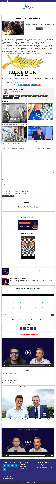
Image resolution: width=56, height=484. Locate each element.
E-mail (3, 179)
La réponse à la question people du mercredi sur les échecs (14, 124)
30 (42, 307)
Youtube (23, 96)
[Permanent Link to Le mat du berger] (40, 111)
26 (13, 307)
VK (47, 96)
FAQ (27, 468)
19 (13, 305)
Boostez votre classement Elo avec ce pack (28, 334)
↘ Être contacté (7, 476)
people (32, 87)
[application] (28, 352)
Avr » (6, 309)
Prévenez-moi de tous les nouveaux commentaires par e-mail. (16, 191)
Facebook (28, 84)
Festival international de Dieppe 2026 (9, 382)
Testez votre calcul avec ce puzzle (9, 375)
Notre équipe (41, 465)
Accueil (20, 15)
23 (42, 305)
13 (20, 302)
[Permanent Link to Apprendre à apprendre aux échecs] (5, 281)
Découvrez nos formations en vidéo (28, 213)
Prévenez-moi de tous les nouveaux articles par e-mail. (14, 193)
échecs (29, 87)
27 (20, 307)
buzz (27, 87)
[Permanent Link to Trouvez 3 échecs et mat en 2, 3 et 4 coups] (14, 134)
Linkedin (34, 84)
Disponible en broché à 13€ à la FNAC (10, 264)
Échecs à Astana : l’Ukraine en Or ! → (46, 148)
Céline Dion (32, 37)
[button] (28, 352)
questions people (15, 82)
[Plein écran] (52, 365)
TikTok (5, 97)
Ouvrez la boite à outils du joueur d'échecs (28, 424)
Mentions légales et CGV (44, 467)
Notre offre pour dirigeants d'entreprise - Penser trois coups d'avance (28, 319)
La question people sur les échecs (28, 18)
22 (35, 305)
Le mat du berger (31, 121)
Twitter (21, 84)
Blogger (11, 97)
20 (20, 305)
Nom (3, 174)
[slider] (27, 365)
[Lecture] (4, 365)
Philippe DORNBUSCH (25, 20)
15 (35, 302)
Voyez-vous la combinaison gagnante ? (10, 380)
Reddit (39, 84)
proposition (13, 53)
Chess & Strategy (40, 23)
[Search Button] (7, 1)
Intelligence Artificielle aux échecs (35, 141)
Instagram (30, 96)
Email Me (16, 97)
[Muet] (49, 365)
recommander (16, 78)
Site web (4, 184)
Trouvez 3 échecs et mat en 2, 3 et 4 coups (11, 143)
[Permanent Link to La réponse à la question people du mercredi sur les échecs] (14, 113)
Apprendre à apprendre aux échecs (18, 278)
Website (6, 96)
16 (42, 302)
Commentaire (5, 159)
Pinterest (36, 96)
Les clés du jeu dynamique (16, 268)
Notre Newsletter (7, 478)
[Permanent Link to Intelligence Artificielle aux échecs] (40, 133)
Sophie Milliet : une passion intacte (9, 373)
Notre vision (23, 466)
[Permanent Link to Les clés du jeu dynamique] (5, 271)
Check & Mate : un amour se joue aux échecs (11, 378)
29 (35, 307)
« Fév (3, 309)
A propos (22, 468)
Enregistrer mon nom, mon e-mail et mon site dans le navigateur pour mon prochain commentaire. (24, 189)
